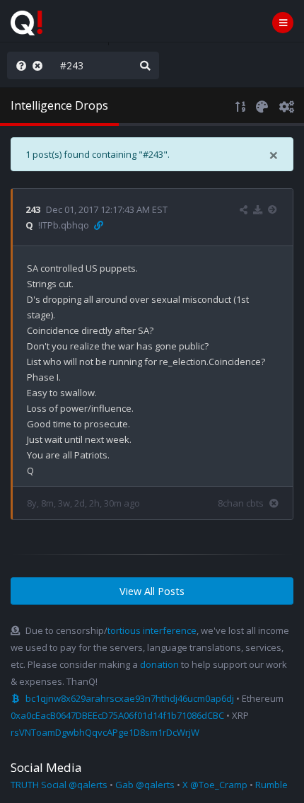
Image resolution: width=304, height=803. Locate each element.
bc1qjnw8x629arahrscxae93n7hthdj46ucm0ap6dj (129, 698)
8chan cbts (241, 503)
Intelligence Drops (59, 105)
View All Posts (152, 591)
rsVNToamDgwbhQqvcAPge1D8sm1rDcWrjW (105, 732)
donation (159, 664)
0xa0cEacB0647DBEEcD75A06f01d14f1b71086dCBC (117, 715)
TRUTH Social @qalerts (59, 784)
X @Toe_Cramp (214, 784)
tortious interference (152, 630)
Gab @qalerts (145, 784)
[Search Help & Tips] (18, 65)
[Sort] (240, 105)
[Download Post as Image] (257, 209)
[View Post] (274, 209)
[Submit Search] (145, 65)
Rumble (271, 784)
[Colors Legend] (261, 105)
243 (32, 209)
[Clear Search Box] (40, 65)
